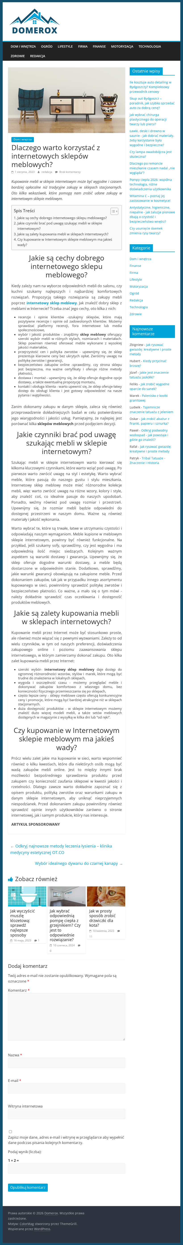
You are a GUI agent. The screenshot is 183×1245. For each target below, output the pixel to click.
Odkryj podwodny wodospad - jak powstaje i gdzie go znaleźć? (149, 435)
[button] (112, 211)
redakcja (47, 172)
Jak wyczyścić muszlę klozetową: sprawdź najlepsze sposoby (22, 923)
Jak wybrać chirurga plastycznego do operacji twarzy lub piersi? (148, 119)
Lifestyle (65, 46)
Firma (82, 46)
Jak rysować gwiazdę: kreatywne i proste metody (150, 349)
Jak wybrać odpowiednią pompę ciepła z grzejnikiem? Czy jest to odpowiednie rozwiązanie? (65, 925)
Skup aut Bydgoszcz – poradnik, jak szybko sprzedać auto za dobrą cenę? (152, 103)
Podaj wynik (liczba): (25, 1151)
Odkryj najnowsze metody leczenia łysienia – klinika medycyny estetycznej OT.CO (61, 849)
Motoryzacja (122, 46)
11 (90, 936)
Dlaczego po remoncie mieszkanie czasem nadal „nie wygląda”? (152, 168)
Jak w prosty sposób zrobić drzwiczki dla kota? (102, 918)
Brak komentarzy (70, 172)
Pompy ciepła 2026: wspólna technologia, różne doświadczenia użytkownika (151, 184)
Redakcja (37, 56)
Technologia (150, 46)
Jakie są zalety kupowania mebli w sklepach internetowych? (62, 234)
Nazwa (15, 1055)
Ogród (46, 46)
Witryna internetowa (25, 1106)
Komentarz (19, 990)
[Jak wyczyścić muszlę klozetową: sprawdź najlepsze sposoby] (27, 889)
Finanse (99, 46)
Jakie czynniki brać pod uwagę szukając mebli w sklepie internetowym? (59, 226)
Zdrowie (18, 56)
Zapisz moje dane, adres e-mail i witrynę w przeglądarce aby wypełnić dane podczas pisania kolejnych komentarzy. (66, 1140)
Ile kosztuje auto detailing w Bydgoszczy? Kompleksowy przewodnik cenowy (150, 87)
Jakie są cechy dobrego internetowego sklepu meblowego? (62, 218)
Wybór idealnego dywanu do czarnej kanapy (79, 863)
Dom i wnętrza (23, 46)
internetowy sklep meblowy (52, 303)
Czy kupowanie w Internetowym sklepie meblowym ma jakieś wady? (64, 242)
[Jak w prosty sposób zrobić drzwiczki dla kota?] (106, 889)
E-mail (14, 1080)
